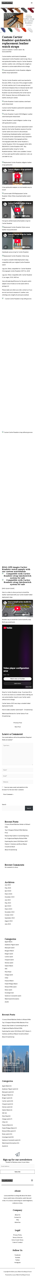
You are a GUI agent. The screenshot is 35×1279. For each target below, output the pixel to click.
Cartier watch (18, 49)
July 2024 (8, 885)
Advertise (17, 1222)
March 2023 (8, 909)
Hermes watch (9, 963)
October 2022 (9, 915)
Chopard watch (9, 959)
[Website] (17, 782)
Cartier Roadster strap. (14, 692)
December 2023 (9, 897)
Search (4, 804)
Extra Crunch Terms (17, 1240)
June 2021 (8, 924)
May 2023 (8, 903)
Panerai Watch (9, 980)
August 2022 (9, 921)
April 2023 (8, 906)
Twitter (17, 1260)
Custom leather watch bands (10, 56)
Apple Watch (8, 941)
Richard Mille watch (11, 987)
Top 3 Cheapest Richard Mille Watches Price (15, 1022)
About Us (17, 1215)
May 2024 (8, 888)
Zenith (7, 1002)
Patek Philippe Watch (11, 984)
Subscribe (17, 1171)
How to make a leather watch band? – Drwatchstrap (17, 709)
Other (6, 978)
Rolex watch (8, 990)
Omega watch (9, 975)
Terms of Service (17, 1237)
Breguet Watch (9, 950)
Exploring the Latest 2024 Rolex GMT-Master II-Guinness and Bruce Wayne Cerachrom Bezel (16, 843)
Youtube (17, 1257)
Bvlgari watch (9, 954)
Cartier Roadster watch (14, 80)
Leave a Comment (7, 49)
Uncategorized (9, 993)
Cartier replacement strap (17, 136)
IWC (6, 968)
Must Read (8, 971)
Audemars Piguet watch (12, 944)
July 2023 (8, 900)
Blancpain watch (9, 947)
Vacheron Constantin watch (13, 996)
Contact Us (17, 1217)
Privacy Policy (17, 1235)
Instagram (17, 1262)
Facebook (17, 1255)
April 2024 (8, 891)
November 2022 (9, 912)
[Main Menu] (32, 3)
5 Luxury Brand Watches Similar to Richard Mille (16, 1019)
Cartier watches (8, 85)
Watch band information (12, 999)
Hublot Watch (9, 966)
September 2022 (10, 918)
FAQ (17, 1220)
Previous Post (17, 722)
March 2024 (8, 894)
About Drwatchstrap (11, 849)
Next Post (18, 727)
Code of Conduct (17, 1242)
